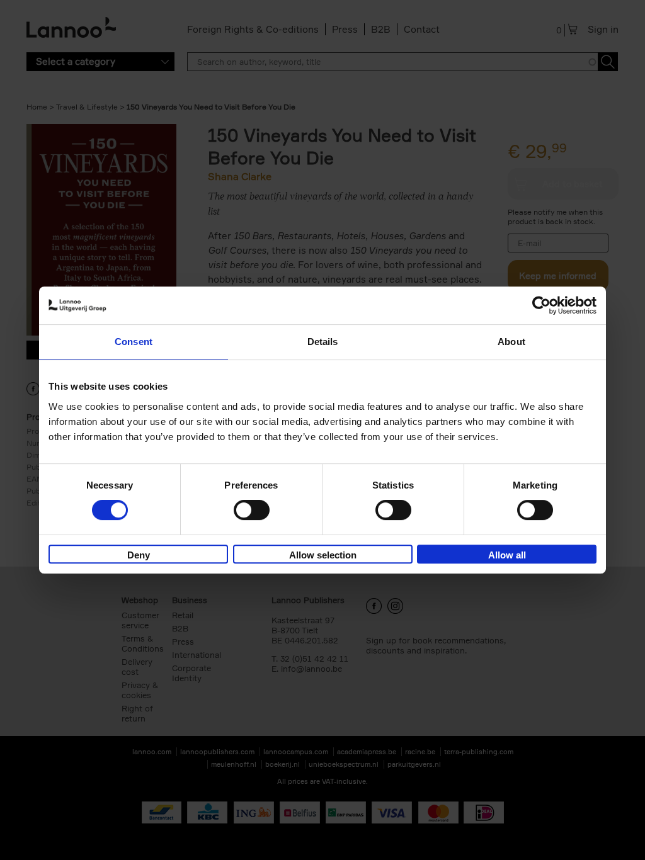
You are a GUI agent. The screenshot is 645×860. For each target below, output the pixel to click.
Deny (138, 555)
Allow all (507, 555)
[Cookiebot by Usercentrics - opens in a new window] (541, 305)
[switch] (252, 510)
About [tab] (511, 341)
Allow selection (323, 555)
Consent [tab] (133, 341)
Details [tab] (322, 341)
